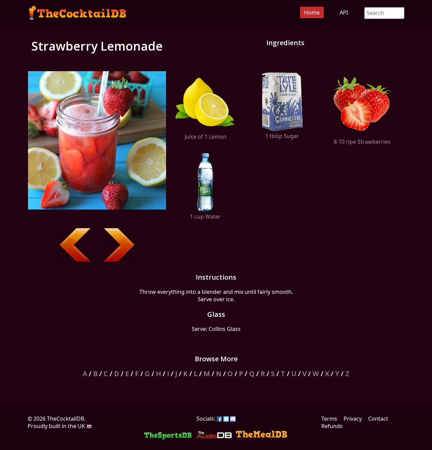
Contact (378, 418)
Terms (329, 418)
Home (312, 12)
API (344, 12)
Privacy (353, 418)
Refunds (332, 426)
